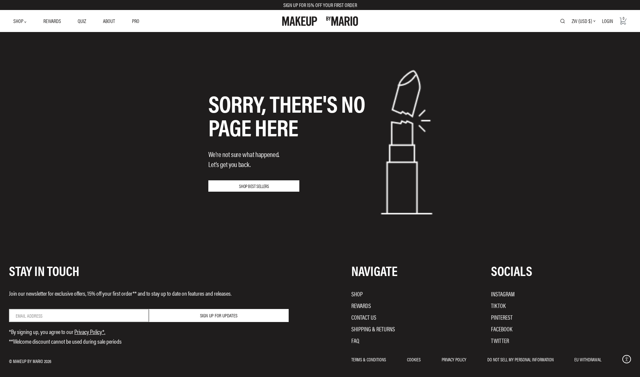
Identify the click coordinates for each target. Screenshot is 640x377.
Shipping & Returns (373, 329)
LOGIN (607, 21)
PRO (135, 21)
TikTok (498, 305)
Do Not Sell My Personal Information (520, 359)
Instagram (503, 294)
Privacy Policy (454, 359)
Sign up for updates (218, 315)
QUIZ (82, 21)
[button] (626, 359)
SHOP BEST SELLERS (254, 186)
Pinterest (502, 317)
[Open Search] (562, 21)
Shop (357, 294)
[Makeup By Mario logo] (320, 21)
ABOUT (109, 21)
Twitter (500, 340)
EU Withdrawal (587, 359)
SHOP (18, 21)
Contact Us (363, 317)
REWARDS (52, 21)
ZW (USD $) (582, 21)
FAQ (355, 340)
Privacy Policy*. (89, 331)
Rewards (361, 305)
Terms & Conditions (368, 359)
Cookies (414, 359)
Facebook (501, 329)
